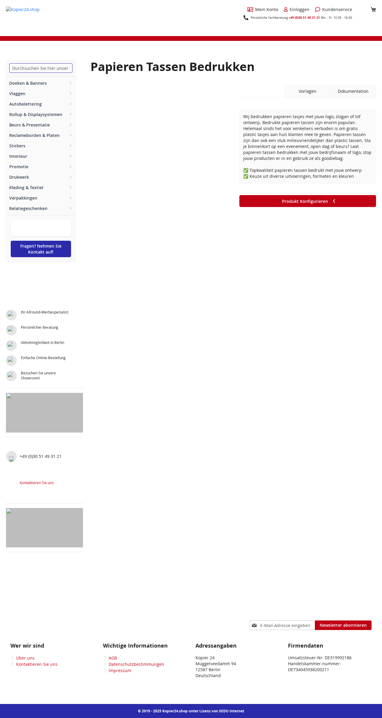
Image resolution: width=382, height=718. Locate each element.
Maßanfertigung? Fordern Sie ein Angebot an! (41, 228)
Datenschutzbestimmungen (136, 664)
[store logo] (28, 18)
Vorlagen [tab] (307, 91)
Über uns (25, 658)
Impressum (120, 670)
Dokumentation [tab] (353, 91)
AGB (113, 658)
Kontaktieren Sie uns (37, 482)
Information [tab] (262, 91)
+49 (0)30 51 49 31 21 (304, 18)
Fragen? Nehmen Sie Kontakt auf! (40, 249)
